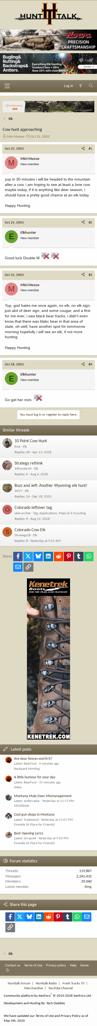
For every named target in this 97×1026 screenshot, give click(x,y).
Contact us (12, 965)
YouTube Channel (60, 988)
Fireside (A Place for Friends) (34, 824)
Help (73, 965)
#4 (90, 364)
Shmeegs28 (23, 535)
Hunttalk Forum (19, 983)
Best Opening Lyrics (28, 833)
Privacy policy (56, 965)
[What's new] (81, 86)
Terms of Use (33, 965)
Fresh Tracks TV (73, 983)
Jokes (18, 787)
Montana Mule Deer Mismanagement (43, 796)
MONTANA (21, 806)
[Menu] (7, 86)
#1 (90, 148)
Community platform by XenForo (48, 996)
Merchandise (33, 988)
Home (84, 965)
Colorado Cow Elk (30, 530)
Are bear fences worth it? (33, 759)
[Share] (83, 149)
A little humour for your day (34, 777)
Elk (25, 446)
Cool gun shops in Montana (34, 815)
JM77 (18, 491)
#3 (90, 275)
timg (88, 887)
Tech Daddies (55, 1003)
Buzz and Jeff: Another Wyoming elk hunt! (51, 486)
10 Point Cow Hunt (31, 441)
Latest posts (21, 749)
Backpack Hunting (27, 769)
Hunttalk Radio (46, 983)
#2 (90, 222)
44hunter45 (23, 468)
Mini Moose (15, 136)
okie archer (23, 513)
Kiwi (17, 446)
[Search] (91, 86)
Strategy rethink (29, 463)
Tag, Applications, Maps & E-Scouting (59, 513)
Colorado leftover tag (33, 508)
